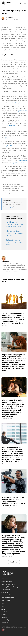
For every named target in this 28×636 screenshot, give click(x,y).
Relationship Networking (7, 597)
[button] (14, 562)
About (3, 609)
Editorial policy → (13, 207)
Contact (3, 614)
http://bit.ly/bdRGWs (18, 103)
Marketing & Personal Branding (9, 587)
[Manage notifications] (3, 630)
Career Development (6, 581)
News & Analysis (5, 600)
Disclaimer (4, 617)
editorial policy (19, 190)
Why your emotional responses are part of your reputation (14, 233)
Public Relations (5, 589)
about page (9, 193)
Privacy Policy (5, 620)
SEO (2, 603)
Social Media (4, 592)
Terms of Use (4, 622)
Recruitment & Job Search (8, 584)
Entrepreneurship (5, 595)
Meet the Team (5, 612)
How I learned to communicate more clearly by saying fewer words (15, 224)
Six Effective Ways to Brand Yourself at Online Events (14, 242)
